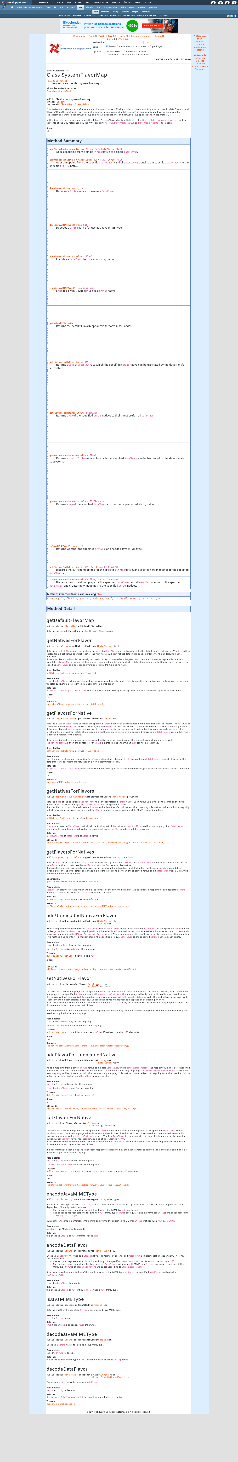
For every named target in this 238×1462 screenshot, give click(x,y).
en (200, 39)
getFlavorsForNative (62, 362)
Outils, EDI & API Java (146, 15)
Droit (138, 2)
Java (80, 7)
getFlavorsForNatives (62, 413)
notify (109, 598)
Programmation (110, 7)
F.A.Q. (101, 36)
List (47, 352)
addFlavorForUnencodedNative (67, 149)
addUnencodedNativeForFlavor (67, 160)
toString (135, 598)
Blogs (77, 2)
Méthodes (199, 63)
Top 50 (92, 36)
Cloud (48, 7)
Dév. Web (89, 7)
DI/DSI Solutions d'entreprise (30, 7)
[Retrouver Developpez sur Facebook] (235, 16)
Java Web (105, 12)
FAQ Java (77, 15)
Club (148, 2)
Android (125, 12)
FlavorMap (52, 91)
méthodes (125, 46)
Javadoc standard (141, 36)
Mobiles (141, 7)
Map (47, 392)
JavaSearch (164, 15)
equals (60, 598)
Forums (43, 2)
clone (50, 598)
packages (157, 46)
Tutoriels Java (89, 15)
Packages (200, 69)
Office (132, 7)
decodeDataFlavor (60, 188)
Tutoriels (57, 2)
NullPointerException (59, 956)
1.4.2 (111, 39)
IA (55, 7)
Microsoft (71, 7)
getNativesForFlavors (62, 501)
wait (145, 598)
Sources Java (129, 15)
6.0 (126, 39)
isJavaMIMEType (59, 546)
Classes (200, 61)
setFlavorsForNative (62, 567)
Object (61, 102)
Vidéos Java (115, 15)
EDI (99, 7)
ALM (61, 7)
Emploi (116, 2)
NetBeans (146, 12)
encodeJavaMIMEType (61, 288)
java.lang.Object (56, 81)
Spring (116, 12)
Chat (87, 2)
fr (198, 39)
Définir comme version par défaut (200, 45)
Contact (158, 36)
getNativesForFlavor (62, 455)
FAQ (68, 2)
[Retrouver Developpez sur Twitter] (231, 16)
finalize (72, 598)
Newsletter (101, 2)
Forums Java (64, 15)
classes (112, 46)
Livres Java (103, 15)
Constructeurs (200, 66)
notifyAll (121, 598)
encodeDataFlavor (60, 256)
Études (127, 2)
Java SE (112, 36)
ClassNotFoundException (115, 1377)
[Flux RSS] (228, 16)
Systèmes (152, 7)
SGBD (123, 7)
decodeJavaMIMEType (61, 225)
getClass (84, 598)
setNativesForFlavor (62, 579)
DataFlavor (107, 149)
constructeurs (141, 46)
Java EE (124, 36)
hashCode (97, 598)
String (90, 149)
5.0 (119, 39)
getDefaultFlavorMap (62, 323)
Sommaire (79, 36)
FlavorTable (65, 91)
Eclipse (135, 12)
